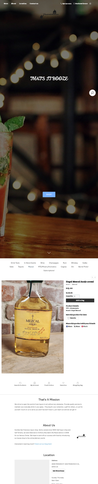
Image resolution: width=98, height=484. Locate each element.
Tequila (21, 267)
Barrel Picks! (83, 267)
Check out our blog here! (43, 444)
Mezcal (31, 267)
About (13, 4)
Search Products (20, 385)
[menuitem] (92, 277)
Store (6, 4)
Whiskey (74, 263)
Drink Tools (15, 263)
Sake (11, 267)
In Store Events (30, 263)
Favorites (63, 385)
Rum (65, 263)
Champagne (53, 263)
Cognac (64, 267)
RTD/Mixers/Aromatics (47, 267)
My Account (34, 385)
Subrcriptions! (49, 271)
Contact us (34, 4)
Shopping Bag (78, 385)
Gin (72, 267)
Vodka (84, 263)
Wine (42, 263)
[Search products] (92, 93)
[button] (72, 318)
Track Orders (49, 385)
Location (23, 4)
